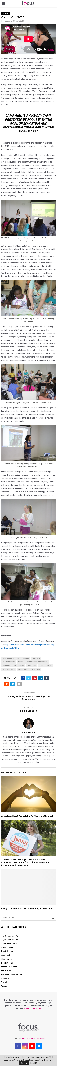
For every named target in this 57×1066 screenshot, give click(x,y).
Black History (7, 951)
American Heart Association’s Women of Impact (27, 816)
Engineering (31, 665)
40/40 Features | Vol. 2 (11, 940)
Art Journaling (23, 658)
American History (9, 944)
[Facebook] (18, 1046)
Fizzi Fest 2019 (28, 711)
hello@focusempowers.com (33, 1038)
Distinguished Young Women (37, 662)
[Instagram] (25, 1046)
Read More (35, 1063)
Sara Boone (7, 21)
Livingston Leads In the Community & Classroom (27, 908)
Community (5, 13)
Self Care (5, 978)
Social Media (35, 669)
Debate (20, 662)
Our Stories (6, 970)
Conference (6, 959)
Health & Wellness (9, 967)
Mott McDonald (9, 669)
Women (4, 986)
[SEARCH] (53, 918)
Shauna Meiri (22, 669)
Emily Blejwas (19, 665)
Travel (4, 982)
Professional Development (13, 974)
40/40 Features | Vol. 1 (11, 936)
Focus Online (7, 963)
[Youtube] (32, 1046)
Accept (24, 1063)
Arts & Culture (7, 947)
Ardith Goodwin (8, 658)
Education (6, 665)
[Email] (39, 1046)
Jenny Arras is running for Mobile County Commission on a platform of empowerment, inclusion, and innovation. (25, 862)
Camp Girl (36, 658)
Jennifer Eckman (45, 665)
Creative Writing (9, 662)
